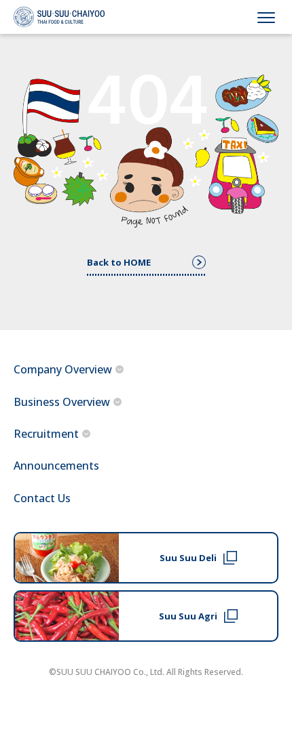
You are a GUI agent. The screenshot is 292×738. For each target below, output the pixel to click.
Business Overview (62, 401)
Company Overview (63, 369)
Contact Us (42, 498)
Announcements (56, 465)
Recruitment (46, 433)
